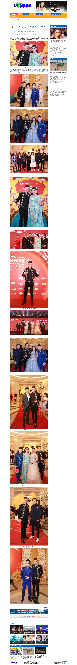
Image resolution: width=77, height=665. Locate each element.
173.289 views (46, 28)
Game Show (40, 14)
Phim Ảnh (26, 14)
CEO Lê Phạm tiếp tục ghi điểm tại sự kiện (19, 33)
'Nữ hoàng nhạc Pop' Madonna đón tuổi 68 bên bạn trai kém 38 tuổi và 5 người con (25, 34)
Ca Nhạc (20, 14)
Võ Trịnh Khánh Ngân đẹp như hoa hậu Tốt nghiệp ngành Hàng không (23, 31)
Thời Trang (33, 14)
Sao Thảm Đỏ (47, 14)
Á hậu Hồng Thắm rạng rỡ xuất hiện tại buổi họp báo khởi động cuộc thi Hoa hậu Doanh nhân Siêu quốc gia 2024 (58, 92)
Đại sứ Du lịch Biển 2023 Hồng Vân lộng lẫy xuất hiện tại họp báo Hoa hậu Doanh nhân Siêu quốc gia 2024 (58, 84)
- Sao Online (32, 661)
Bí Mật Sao (13, 16)
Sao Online (64, 661)
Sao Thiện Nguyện (56, 14)
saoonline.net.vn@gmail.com (35, 616)
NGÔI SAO (14, 14)
